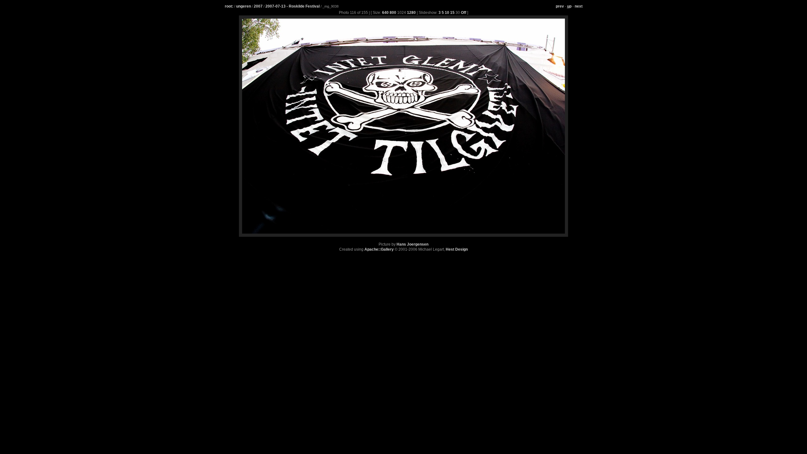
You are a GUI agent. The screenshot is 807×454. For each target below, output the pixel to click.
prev (560, 6)
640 (385, 12)
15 (452, 12)
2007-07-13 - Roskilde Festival (293, 6)
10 (447, 12)
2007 (258, 6)
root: (229, 6)
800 (393, 12)
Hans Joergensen (412, 244)
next (579, 6)
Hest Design (457, 249)
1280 (411, 12)
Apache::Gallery (379, 249)
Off (463, 12)
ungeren (243, 6)
